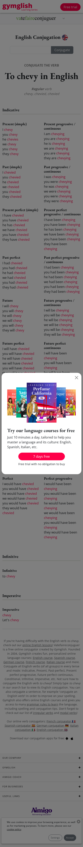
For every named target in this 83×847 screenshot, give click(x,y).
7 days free (41, 456)
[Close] (76, 377)
